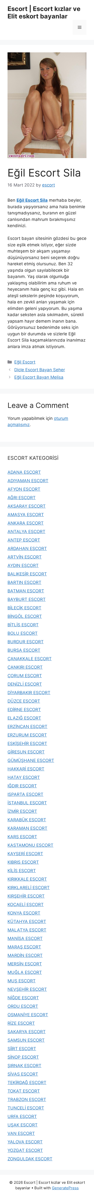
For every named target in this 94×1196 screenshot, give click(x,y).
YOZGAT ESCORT (25, 1150)
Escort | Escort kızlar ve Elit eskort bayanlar (44, 12)
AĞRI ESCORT (22, 497)
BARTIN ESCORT (24, 582)
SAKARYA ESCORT (27, 1031)
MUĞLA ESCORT (25, 972)
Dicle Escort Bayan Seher (39, 369)
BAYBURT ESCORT (27, 599)
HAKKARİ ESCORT (26, 768)
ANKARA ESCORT (26, 523)
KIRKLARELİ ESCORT (29, 887)
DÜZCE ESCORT (24, 701)
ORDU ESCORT (23, 1006)
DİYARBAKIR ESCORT (29, 692)
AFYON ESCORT (24, 489)
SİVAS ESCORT (23, 1074)
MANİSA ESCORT (25, 938)
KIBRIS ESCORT (23, 862)
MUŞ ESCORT (22, 980)
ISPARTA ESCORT (25, 794)
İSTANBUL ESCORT (27, 802)
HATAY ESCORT (24, 777)
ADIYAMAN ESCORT (28, 480)
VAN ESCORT (21, 1133)
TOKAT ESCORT (24, 1091)
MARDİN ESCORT (25, 955)
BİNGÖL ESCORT (25, 616)
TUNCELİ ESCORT (26, 1107)
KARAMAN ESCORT (27, 828)
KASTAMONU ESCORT (30, 845)
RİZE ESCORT (21, 1023)
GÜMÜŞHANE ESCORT (31, 760)
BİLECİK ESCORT (24, 607)
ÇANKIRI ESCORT (25, 667)
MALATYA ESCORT (27, 929)
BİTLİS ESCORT (23, 624)
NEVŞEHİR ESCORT (27, 989)
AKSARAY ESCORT (27, 506)
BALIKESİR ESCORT (27, 573)
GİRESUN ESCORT (26, 751)
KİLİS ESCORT (22, 870)
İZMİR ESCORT (22, 811)
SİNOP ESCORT (23, 1057)
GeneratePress (65, 1188)
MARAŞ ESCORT (24, 946)
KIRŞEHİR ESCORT (26, 896)
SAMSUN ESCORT (26, 1040)
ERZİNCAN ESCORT (27, 726)
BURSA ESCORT (24, 650)
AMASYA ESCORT (26, 514)
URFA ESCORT (22, 1116)
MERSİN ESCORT (25, 963)
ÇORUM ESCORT (25, 675)
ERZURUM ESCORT (27, 735)
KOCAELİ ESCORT (26, 904)
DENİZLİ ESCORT (25, 684)
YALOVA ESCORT (25, 1141)
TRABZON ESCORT (27, 1099)
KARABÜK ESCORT (27, 819)
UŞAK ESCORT (23, 1124)
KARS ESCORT (22, 836)
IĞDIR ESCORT (22, 785)
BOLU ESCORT (23, 633)
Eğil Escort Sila (32, 200)
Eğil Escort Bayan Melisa (38, 377)
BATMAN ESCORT (26, 590)
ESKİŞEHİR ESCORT (27, 743)
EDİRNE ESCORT (24, 709)
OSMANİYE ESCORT (28, 1014)
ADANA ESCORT (24, 472)
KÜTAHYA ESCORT (27, 921)
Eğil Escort (24, 362)
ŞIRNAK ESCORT (24, 1065)
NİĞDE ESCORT (23, 997)
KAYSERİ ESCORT (25, 853)
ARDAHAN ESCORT (27, 548)
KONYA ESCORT (24, 913)
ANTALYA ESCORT (26, 531)
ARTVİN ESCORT (25, 556)
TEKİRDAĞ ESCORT (27, 1082)
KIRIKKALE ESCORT (27, 879)
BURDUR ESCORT (26, 641)
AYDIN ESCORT (23, 565)
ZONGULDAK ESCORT (30, 1158)
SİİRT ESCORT (22, 1048)
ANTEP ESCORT (24, 540)
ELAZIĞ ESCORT (24, 718)
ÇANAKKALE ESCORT (30, 658)
